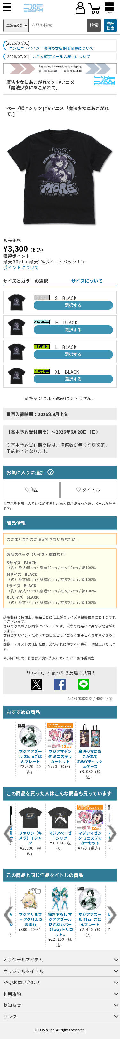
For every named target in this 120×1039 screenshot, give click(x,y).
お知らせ (12, 1005)
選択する (73, 305)
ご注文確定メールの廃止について (61, 56)
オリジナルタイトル (23, 971)
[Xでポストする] (36, 688)
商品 (33, 489)
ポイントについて (21, 267)
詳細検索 (110, 25)
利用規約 (12, 994)
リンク (10, 1016)
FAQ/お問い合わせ (21, 982)
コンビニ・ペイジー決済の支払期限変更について (51, 48)
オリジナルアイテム (23, 959)
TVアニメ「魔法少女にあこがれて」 (40, 85)
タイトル (91, 489)
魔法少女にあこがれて (28, 82)
